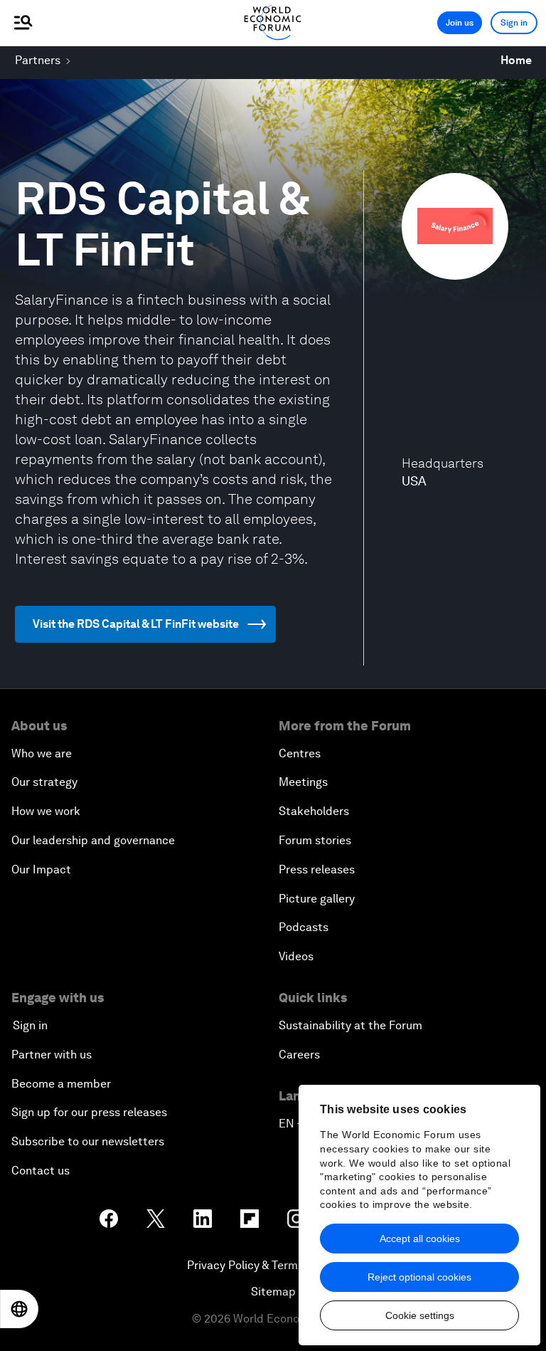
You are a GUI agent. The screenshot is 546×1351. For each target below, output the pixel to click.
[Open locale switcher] (19, 1309)
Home (516, 60)
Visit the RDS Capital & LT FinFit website (136, 624)
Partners (37, 60)
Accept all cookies (420, 1238)
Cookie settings (419, 1315)
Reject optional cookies (419, 1277)
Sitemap (273, 1291)
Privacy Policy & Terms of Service (273, 1265)
